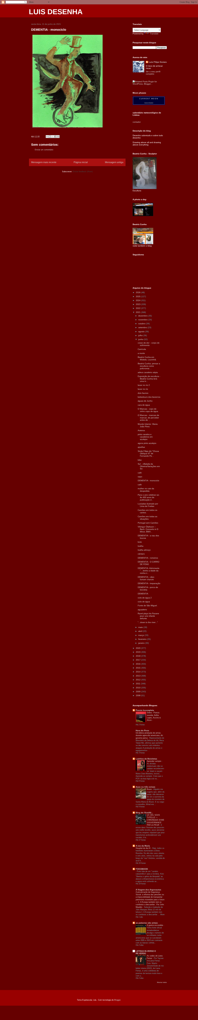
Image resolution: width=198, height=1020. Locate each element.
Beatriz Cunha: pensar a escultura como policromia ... (149, 366)
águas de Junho (145, 401)
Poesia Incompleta (145, 710)
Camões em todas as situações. (147, 517)
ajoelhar (141, 447)
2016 (138, 664)
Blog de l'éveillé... (144, 812)
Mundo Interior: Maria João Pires (148, 425)
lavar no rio (143, 389)
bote (140, 542)
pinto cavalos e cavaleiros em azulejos (145, 436)
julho (140, 335)
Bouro (149, 789)
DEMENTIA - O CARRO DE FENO (148, 563)
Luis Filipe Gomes (158, 62)
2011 (138, 683)
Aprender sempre (154, 761)
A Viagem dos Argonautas (148, 889)
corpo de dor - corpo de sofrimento (148, 344)
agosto (141, 331)
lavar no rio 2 (144, 385)
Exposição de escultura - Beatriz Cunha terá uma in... (149, 378)
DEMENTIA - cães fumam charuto (146, 578)
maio (140, 627)
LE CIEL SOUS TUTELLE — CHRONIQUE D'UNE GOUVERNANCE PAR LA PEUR (155, 820)
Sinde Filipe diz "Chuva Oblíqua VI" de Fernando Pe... (148, 453)
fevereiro (142, 639)
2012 (138, 680)
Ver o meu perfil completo (153, 72)
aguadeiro (142, 609)
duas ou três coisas (145, 787)
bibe (140, 460)
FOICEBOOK (142, 869)
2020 (138, 648)
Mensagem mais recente (43, 162)
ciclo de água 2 (145, 598)
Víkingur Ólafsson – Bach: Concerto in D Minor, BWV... (148, 529)
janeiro (141, 643)
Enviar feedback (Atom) (83, 171)
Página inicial (81, 162)
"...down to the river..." (148, 622)
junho (141, 339)
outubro (142, 323)
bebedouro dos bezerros (149, 397)
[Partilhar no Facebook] (55, 136)
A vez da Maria (143, 846)
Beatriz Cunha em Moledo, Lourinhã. (147, 358)
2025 (138, 296)
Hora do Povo (142, 730)
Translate (154, 33)
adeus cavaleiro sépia (148, 372)
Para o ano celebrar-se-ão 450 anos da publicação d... (149, 497)
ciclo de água (144, 601)
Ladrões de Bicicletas (146, 759)
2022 (138, 308)
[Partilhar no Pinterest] (58, 136)
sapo (140, 476)
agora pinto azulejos (147, 443)
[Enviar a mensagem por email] (47, 136)
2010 (138, 687)
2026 (138, 292)
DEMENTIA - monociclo (148, 480)
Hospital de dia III (143, 848)
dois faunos (143, 393)
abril (140, 631)
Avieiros (141, 430)
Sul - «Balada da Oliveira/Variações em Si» (149, 466)
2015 (138, 668)
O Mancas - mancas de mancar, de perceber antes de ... (148, 417)
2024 (138, 300)
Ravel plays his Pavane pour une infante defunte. (148, 616)
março (141, 635)
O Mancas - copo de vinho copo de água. (148, 410)
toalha (140, 546)
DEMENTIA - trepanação (149, 583)
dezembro (143, 316)
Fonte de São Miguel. (147, 605)
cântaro (141, 554)
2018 (138, 656)
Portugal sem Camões (148, 523)
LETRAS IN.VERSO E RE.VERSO (146, 952)
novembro (143, 319)
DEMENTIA (143, 593)
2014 (138, 672)
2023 (138, 304)
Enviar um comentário (44, 150)
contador (137, 122)
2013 (138, 676)
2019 (138, 652)
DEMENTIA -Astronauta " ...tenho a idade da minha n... (148, 570)
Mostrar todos (162, 982)
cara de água (144, 405)
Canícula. (142, 349)
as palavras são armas (147, 923)
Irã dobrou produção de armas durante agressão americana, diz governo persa (149, 735)
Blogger (117, 1000)
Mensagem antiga (114, 162)
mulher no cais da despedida (146, 489)
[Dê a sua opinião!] (49, 136)
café (140, 473)
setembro (143, 327)
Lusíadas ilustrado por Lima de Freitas (148, 505)
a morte (141, 353)
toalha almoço (144, 550)
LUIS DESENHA (56, 12)
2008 (138, 695)
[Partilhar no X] (52, 136)
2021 (138, 312)
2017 (138, 660)
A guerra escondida (155, 925)
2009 (138, 691)
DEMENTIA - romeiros (148, 558)
